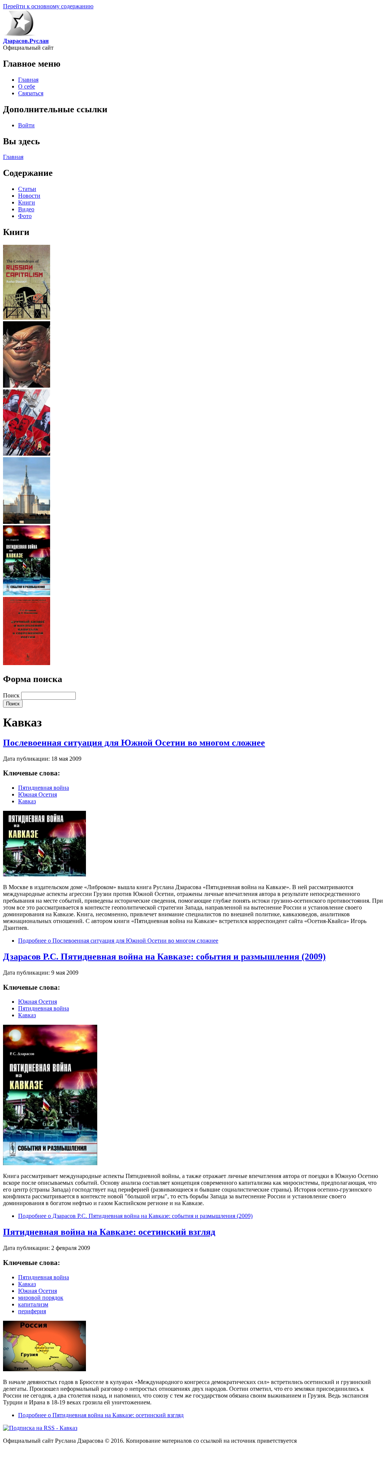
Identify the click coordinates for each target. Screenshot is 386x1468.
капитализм (33, 1304)
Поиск (12, 695)
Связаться (30, 93)
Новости (29, 195)
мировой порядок (40, 1297)
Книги (26, 202)
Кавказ (27, 801)
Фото (25, 216)
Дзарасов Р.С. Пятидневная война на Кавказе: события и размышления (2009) (164, 956)
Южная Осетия (37, 794)
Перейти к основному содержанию (48, 6)
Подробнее (118, 940)
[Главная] (19, 34)
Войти (26, 125)
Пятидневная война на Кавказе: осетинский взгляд (109, 1232)
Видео (26, 209)
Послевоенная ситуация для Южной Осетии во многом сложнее (134, 743)
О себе (26, 86)
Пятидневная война (43, 787)
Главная (28, 79)
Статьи (27, 189)
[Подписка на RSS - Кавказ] (40, 1428)
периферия (32, 1311)
